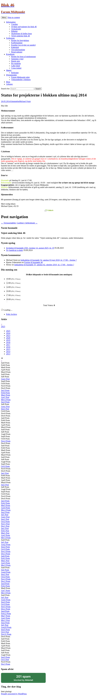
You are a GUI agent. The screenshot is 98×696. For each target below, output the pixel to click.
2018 (8, 342)
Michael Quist (25, 101)
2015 (8, 349)
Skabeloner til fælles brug (21, 33)
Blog (8, 82)
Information (11, 22)
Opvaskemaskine (18, 50)
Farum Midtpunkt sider (20, 77)
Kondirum (10, 54)
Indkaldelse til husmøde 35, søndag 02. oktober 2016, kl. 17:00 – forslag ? (44, 265)
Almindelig (14, 101)
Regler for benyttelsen (20, 40)
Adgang (9, 84)
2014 (8, 351)
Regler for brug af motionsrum (23, 56)
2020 (8, 338)
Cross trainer (16, 68)
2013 (8, 354)
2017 (8, 345)
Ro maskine (16, 63)
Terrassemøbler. (8, 223)
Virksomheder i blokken (21, 79)
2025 (3, 326)
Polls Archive (11, 314)
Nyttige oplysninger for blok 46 (24, 27)
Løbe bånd (15, 66)
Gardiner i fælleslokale (27, 223)
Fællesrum (10, 38)
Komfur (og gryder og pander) (23, 45)
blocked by (27, 679)
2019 (8, 340)
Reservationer (16, 52)
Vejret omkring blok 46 (20, 36)
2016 (8, 347)
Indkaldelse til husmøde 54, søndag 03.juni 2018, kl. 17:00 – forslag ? (49, 260)
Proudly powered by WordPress (14, 694)
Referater (15, 73)
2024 (8, 333)
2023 (8, 335)
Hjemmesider (11, 75)
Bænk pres (15, 61)
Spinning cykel (17, 59)
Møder (8, 70)
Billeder (14, 31)
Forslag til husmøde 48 (33, 262)
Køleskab (15, 47)
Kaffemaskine (16, 43)
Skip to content (14, 17)
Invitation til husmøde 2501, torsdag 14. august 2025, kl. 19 (30, 248)
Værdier (14, 24)
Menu (4, 18)
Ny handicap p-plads (14, 250)
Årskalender (16, 29)
